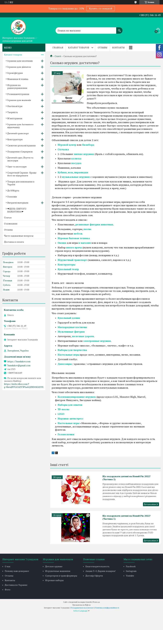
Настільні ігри (14, 106)
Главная (58, 47)
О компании (10, 223)
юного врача (74, 247)
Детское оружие (53, 566)
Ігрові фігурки (15, 72)
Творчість (12, 112)
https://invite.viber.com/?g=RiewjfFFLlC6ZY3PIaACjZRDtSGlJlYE (24, 385)
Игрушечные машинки (57, 570)
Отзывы (102, 47)
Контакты (118, 47)
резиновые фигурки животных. (94, 224)
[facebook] (53, 453)
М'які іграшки (14, 118)
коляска (76, 158)
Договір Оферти (94, 575)
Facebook (131, 566)
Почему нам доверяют (17, 570)
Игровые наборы (54, 580)
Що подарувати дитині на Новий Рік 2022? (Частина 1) (127, 517)
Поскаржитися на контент (82, 608)
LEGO (61, 413)
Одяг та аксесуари (17, 166)
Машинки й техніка (17, 79)
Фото (7, 589)
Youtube (130, 575)
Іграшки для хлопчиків (20, 60)
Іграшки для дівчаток (19, 66)
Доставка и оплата (14, 241)
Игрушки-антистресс (70, 418)
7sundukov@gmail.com (18, 365)
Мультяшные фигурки (71, 331)
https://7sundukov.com (18, 361)
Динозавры (65, 363)
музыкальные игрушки (76, 176)
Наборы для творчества (72, 350)
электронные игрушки (97, 340)
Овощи (62, 242)
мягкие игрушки (84, 154)
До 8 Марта (13, 190)
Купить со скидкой (100, 8)
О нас (8, 566)
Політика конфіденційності (107, 608)
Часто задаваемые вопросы (18, 235)
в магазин (85, 242)
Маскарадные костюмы (72, 327)
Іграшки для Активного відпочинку (20, 126)
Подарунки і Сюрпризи (20, 151)
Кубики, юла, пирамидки (73, 172)
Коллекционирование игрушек (77, 396)
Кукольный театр (68, 269)
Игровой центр (67, 144)
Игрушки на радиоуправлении (17, 86)
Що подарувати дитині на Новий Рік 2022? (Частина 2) (127, 478)
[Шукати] (119, 29)
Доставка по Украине (16, 584)
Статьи (8, 217)
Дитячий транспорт (18, 133)
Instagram (131, 570)
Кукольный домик (69, 317)
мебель (78, 233)
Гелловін (12, 196)
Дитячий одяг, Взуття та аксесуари (20, 159)
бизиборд (88, 144)
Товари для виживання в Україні (20, 183)
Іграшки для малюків (19, 100)
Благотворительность (97, 566)
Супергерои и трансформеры (61, 575)
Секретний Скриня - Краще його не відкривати (21, 174)
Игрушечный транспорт (72, 259)
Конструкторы (66, 264)
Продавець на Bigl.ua (81, 605)
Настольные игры (68, 354)
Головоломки (66, 434)
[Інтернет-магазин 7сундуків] (18, 26)
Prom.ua (96, 602)
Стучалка (63, 149)
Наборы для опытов (70, 404)
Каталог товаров (78, 47)
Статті (58, 56)
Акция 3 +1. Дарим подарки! (100, 570)
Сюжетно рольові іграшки (21, 145)
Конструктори (15, 139)
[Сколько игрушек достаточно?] (68, 87)
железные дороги (83, 336)
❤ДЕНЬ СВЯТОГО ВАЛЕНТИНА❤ (16, 210)
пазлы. (88, 229)
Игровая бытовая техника (74, 238)
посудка (76, 163)
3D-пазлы (63, 409)
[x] (56, 453)
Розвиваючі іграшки (18, 94)
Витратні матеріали (17, 202)
